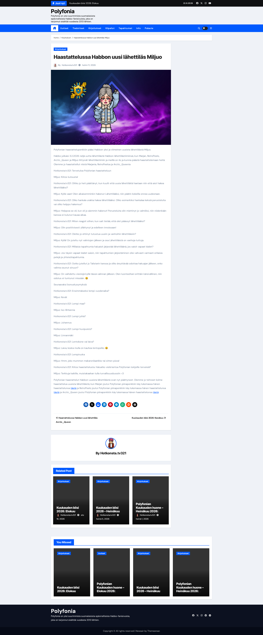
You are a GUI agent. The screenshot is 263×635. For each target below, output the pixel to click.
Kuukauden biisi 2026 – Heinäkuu (108, 509)
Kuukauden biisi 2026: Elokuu (68, 509)
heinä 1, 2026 (142, 519)
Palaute (149, 28)
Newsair (140, 631)
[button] (211, 28)
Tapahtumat (125, 28)
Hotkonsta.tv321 (69, 65)
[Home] (54, 28)
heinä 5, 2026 (102, 519)
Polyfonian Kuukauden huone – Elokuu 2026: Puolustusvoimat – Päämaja (110, 591)
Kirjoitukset (94, 28)
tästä (73, 388)
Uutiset (64, 28)
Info (138, 28)
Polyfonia (63, 11)
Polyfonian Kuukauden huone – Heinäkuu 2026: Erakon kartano (149, 509)
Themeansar (153, 631)
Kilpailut (110, 28)
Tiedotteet (78, 28)
